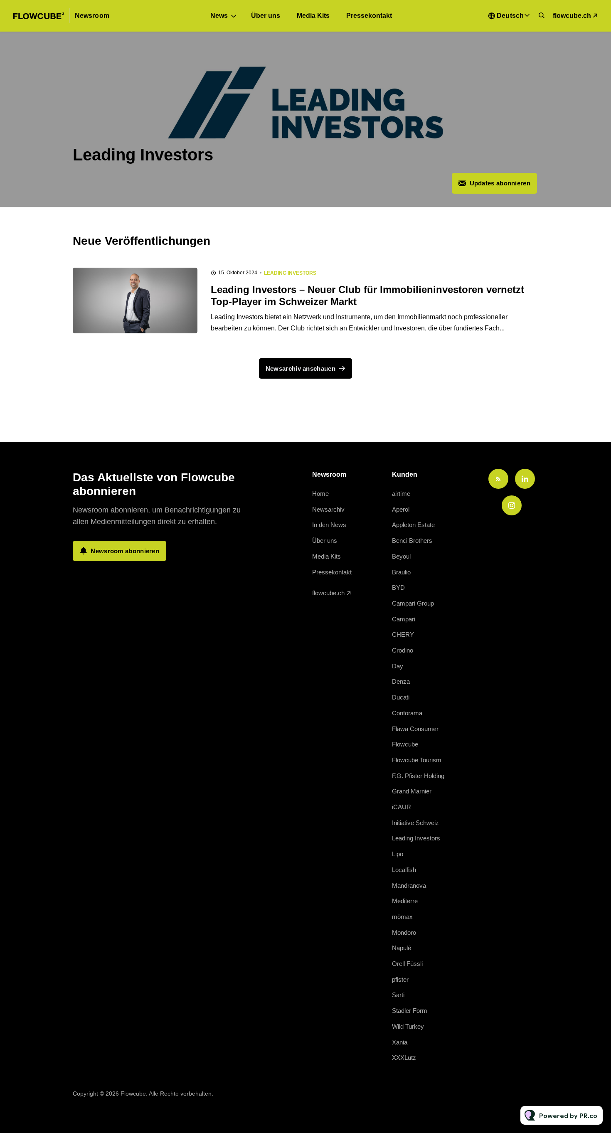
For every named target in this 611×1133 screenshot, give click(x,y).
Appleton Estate (413, 524)
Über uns (265, 15)
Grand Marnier (411, 791)
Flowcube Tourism (416, 760)
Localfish (404, 869)
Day (397, 666)
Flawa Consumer (415, 728)
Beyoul (401, 556)
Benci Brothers (412, 540)
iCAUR (401, 806)
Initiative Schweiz (415, 822)
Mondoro (404, 932)
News (219, 15)
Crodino (402, 650)
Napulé (401, 947)
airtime (401, 493)
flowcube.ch (572, 15)
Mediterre (405, 900)
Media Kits (313, 15)
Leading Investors (290, 273)
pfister (400, 979)
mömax (402, 916)
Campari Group (413, 603)
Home (320, 493)
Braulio (401, 572)
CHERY (403, 634)
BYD (398, 587)
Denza (401, 681)
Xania (399, 1042)
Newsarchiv (328, 509)
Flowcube (405, 744)
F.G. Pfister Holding (418, 775)
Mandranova (409, 885)
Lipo (397, 853)
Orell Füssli (407, 963)
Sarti (398, 994)
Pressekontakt (369, 15)
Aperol (400, 509)
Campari (403, 619)
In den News (329, 524)
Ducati (400, 697)
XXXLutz (404, 1057)
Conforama (407, 713)
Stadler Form (409, 1010)
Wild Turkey (408, 1026)
